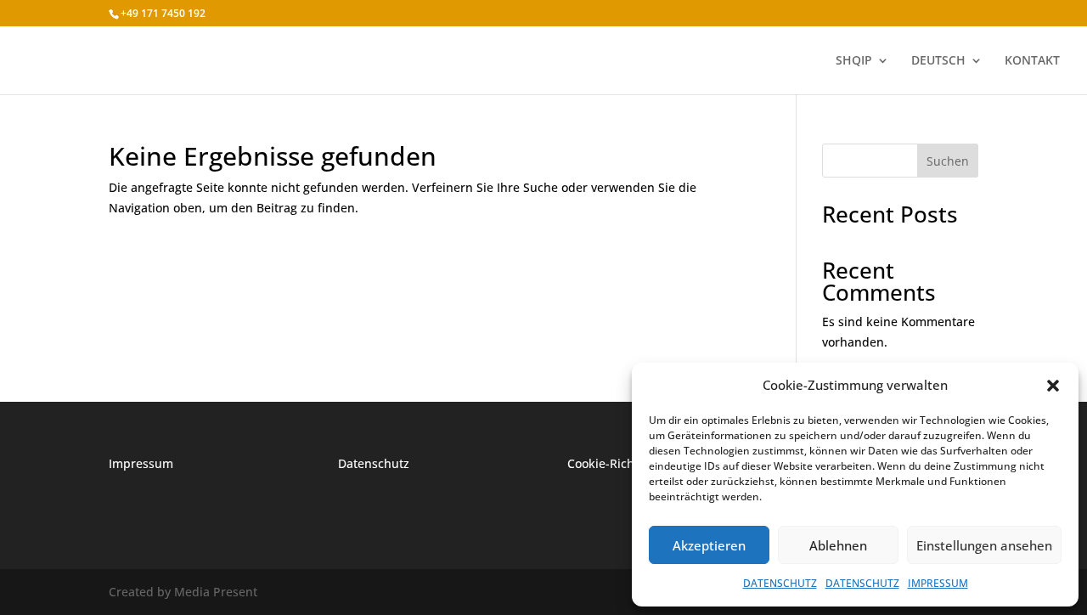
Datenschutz (373, 463)
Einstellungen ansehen (984, 545)
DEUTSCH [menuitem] (938, 61)
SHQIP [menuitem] (854, 61)
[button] (1053, 385)
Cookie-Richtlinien (619, 463)
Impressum (141, 463)
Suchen (947, 161)
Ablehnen (838, 545)
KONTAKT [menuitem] (1032, 61)
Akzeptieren (709, 545)
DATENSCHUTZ (780, 583)
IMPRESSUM (938, 583)
